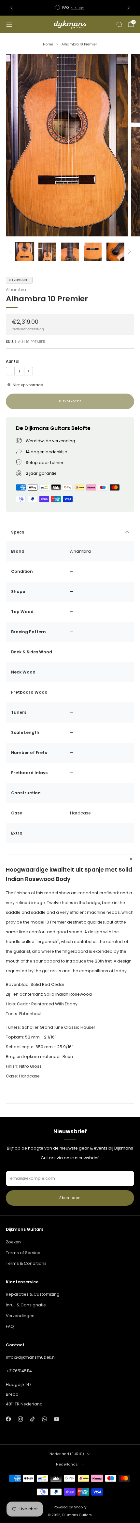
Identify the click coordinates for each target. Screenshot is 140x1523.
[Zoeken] (119, 24)
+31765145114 (19, 1371)
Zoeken (13, 1242)
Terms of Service (23, 1252)
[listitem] (70, 8)
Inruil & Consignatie (26, 1305)
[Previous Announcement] (11, 8)
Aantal (12, 361)
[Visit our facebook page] (8, 1419)
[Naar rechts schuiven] (129, 251)
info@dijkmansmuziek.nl (31, 1357)
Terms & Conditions (26, 1263)
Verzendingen (20, 1315)
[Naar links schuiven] (11, 251)
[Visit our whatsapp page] (44, 1419)
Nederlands (67, 1464)
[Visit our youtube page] (57, 1419)
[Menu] (9, 24)
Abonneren (70, 1197)
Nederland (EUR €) (66, 1453)
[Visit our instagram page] (20, 1419)
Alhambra (16, 289)
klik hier (77, 7)
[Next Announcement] (129, 8)
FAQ (10, 1326)
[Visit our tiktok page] (32, 1419)
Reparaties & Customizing (33, 1294)
